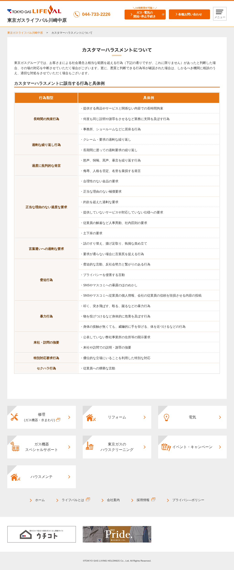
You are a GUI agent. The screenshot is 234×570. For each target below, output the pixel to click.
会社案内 (113, 500)
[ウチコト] (41, 534)
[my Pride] (117, 534)
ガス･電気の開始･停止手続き (144, 14)
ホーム (40, 500)
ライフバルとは (73, 500)
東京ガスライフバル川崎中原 (25, 32)
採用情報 (143, 500)
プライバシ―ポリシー (188, 500)
